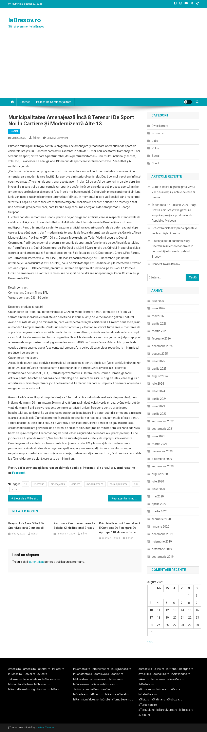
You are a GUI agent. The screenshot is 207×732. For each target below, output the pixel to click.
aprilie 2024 (159, 398)
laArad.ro (144, 679)
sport (15, 489)
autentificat (36, 561)
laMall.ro (30, 674)
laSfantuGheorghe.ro (179, 669)
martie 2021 (159, 443)
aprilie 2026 (159, 323)
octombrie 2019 (162, 549)
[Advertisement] (103, 67)
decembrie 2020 (162, 451)
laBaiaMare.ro (176, 679)
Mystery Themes (45, 727)
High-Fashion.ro (41, 689)
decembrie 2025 (162, 346)
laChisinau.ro (42, 684)
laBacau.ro (158, 679)
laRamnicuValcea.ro (86, 699)
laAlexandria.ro (180, 674)
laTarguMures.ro (166, 709)
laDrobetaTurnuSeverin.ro (116, 699)
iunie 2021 (158, 436)
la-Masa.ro (15, 674)
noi (136, 484)
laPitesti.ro (97, 694)
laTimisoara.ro (99, 679)
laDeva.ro (97, 684)
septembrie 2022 (163, 421)
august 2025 (160, 353)
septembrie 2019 (163, 556)
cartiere (75, 484)
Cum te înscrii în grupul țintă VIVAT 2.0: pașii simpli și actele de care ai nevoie (173, 192)
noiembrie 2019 (162, 541)
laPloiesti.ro (80, 679)
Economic (158, 133)
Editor (36, 137)
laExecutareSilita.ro (20, 684)
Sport (155, 163)
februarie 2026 (161, 338)
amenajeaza (58, 484)
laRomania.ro (81, 669)
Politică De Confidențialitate (53, 102)
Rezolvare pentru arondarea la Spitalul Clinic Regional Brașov (74, 525)
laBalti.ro (56, 689)
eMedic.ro (14, 669)
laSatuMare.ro (147, 694)
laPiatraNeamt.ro (19, 689)
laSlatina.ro (158, 699)
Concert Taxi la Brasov (166, 264)
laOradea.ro (80, 694)
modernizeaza (95, 484)
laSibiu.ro (144, 699)
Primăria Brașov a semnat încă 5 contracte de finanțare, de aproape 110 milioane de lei (119, 528)
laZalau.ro (144, 714)
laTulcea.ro (186, 709)
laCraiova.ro (101, 674)
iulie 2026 (158, 301)
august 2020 (160, 474)
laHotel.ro (58, 669)
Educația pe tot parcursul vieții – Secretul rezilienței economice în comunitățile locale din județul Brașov (172, 248)
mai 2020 (158, 496)
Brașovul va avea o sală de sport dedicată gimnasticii (26, 525)
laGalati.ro (117, 674)
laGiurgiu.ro (82, 689)
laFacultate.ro (32, 679)
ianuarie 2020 (160, 526)
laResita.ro (176, 689)
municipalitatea (119, 484)
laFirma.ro (15, 679)
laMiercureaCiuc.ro (102, 689)
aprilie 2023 (159, 413)
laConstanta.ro (82, 674)
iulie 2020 (158, 481)
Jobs (155, 140)
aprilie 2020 (159, 504)
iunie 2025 (158, 361)
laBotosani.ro (146, 689)
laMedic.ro (29, 669)
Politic (155, 148)
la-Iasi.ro (159, 669)
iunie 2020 (158, 489)
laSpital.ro (44, 669)
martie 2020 (159, 511)
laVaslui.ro (145, 674)
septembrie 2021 (163, 428)
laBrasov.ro (24, 20)
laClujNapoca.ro (121, 669)
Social (14, 131)
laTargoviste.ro (147, 704)
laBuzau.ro (116, 679)
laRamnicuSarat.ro (117, 694)
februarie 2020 (161, 519)
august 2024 (160, 376)
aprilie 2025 (159, 368)
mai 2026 (158, 316)
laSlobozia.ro (174, 699)
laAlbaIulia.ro (161, 674)
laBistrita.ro (146, 684)
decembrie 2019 (162, 534)
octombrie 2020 (162, 458)
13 (25, 484)
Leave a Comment (57, 137)
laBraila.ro (162, 689)
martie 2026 (159, 331)
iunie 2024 (158, 391)
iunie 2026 (158, 308)
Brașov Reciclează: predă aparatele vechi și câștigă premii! (174, 230)
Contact (25, 102)
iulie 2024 (158, 383)
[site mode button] (188, 102)
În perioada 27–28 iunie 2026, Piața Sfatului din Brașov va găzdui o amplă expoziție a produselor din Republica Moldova (174, 212)
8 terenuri (39, 484)
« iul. (150, 641)
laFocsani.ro (110, 684)
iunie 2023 (158, 406)
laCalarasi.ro (81, 684)
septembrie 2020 (163, 466)
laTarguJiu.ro (147, 709)
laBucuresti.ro (101, 669)
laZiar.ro (42, 674)
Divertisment (160, 125)
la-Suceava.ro (51, 679)
